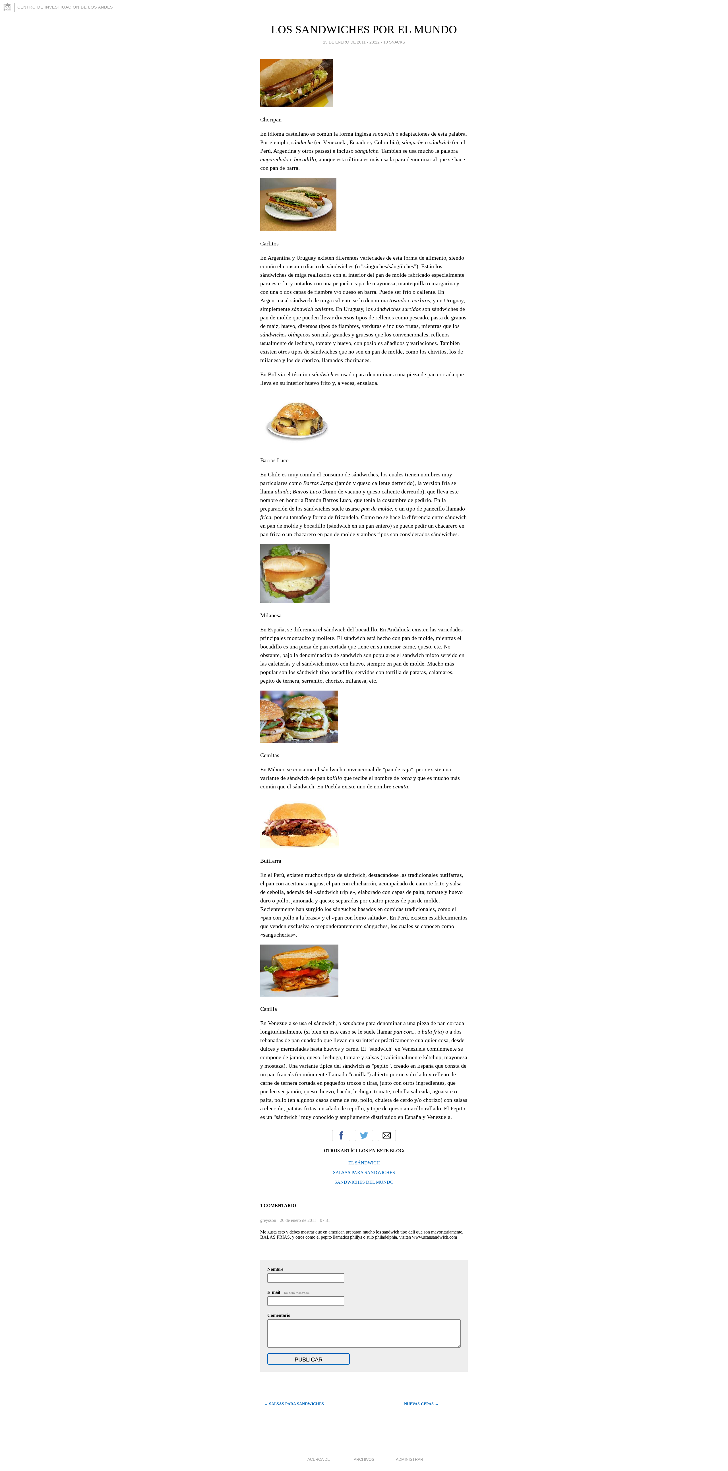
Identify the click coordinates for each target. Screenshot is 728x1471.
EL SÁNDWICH (364, 1162)
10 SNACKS (394, 42)
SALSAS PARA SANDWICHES (364, 1172)
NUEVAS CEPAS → (421, 1404)
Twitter (364, 1135)
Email (387, 1135)
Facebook (341, 1135)
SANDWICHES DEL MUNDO (364, 1182)
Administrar (409, 1459)
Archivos (364, 1459)
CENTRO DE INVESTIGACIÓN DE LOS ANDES (65, 7)
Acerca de (318, 1459)
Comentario (278, 1315)
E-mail (288, 1292)
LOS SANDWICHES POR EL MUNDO (364, 29)
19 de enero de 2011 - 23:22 (351, 42)
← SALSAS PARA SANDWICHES (294, 1404)
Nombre (275, 1269)
